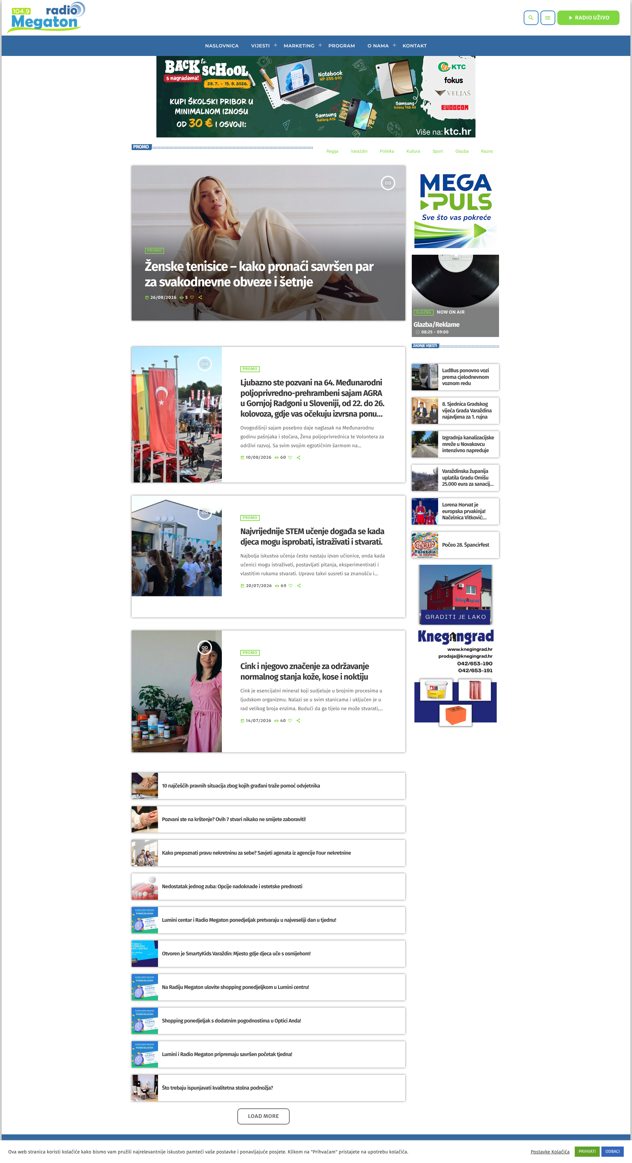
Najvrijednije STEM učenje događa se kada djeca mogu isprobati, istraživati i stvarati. (312, 537)
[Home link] (46, 17)
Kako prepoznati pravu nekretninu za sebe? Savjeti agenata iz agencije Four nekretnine (256, 853)
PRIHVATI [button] (587, 1151)
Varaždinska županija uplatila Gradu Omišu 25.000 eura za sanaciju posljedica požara (467, 481)
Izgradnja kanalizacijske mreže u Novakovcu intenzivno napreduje (468, 444)
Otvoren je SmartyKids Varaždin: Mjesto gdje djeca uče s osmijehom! (236, 954)
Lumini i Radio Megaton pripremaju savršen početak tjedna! (227, 1054)
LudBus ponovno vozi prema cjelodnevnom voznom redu (465, 377)
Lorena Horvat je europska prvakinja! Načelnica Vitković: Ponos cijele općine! (464, 514)
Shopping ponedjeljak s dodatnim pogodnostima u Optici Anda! (231, 1021)
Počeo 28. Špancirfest (465, 545)
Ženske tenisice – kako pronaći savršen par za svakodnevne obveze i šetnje (259, 274)
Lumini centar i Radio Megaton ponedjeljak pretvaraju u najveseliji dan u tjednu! (249, 920)
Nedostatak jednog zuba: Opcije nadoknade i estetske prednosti (232, 887)
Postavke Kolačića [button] (550, 1152)
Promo (154, 250)
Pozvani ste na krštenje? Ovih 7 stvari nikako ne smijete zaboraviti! (234, 819)
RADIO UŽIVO (588, 17)
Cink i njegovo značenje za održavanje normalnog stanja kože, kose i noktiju (304, 671)
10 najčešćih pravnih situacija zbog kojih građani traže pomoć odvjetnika (241, 786)
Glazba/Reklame (436, 325)
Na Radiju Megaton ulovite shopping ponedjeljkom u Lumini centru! (235, 987)
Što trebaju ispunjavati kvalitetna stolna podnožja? (217, 1088)
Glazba (423, 312)
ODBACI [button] (612, 1151)
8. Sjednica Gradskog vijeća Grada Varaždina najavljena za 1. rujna (466, 410)
